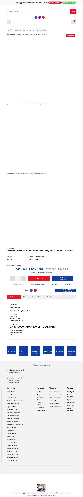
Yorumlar (40, 297)
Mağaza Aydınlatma (13, 448)
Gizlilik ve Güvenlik (54, 398)
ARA (73, 11)
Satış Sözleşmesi (54, 392)
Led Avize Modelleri (13, 418)
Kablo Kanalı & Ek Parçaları (15, 424)
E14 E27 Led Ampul (12, 445)
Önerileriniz (50, 297)
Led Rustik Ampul (12, 427)
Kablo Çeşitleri (11, 439)
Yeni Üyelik (70, 392)
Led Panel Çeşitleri (12, 451)
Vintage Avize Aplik (13, 454)
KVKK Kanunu (41, 407)
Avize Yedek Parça (12, 409)
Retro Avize (10, 436)
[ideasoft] (31, 495)
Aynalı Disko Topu (12, 460)
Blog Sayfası (41, 410)
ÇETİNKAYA (10, 248)
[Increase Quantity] (23, 278)
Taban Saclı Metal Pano (37, 257)
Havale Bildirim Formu (55, 407)
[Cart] (73, 22)
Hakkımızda (40, 392)
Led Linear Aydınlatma (14, 412)
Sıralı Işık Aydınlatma (13, 457)
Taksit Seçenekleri (28, 297)
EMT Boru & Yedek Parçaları (15, 401)
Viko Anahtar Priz (12, 442)
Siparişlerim (71, 400)
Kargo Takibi (71, 402)
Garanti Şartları (54, 403)
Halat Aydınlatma (12, 433)
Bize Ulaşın (70, 406)
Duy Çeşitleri (10, 430)
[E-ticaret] (41, 495)
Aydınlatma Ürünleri (13, 395)
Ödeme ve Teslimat (55, 395)
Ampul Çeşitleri (11, 398)
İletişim (39, 395)
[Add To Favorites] (17, 284)
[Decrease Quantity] (12, 278)
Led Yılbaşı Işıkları (12, 421)
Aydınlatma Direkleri (13, 403)
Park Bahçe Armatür (13, 415)
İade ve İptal (53, 401)
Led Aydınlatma (11, 392)
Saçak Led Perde (12, 407)
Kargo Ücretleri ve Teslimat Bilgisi (68, 290)
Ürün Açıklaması (13, 297)
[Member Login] (9, 22)
